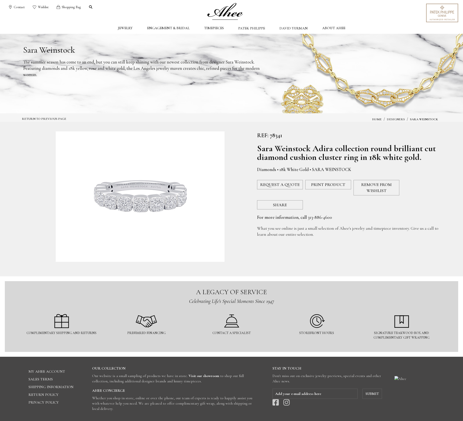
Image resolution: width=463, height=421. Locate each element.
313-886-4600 (320, 217)
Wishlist (42, 7)
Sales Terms (40, 379)
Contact (19, 7)
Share (280, 204)
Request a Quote (280, 184)
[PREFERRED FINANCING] (147, 311)
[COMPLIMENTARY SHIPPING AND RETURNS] (61, 311)
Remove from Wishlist (376, 187)
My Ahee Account (46, 371)
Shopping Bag (71, 7)
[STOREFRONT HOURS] (317, 311)
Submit (372, 394)
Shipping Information (51, 387)
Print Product (328, 184)
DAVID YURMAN (293, 28)
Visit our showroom (204, 375)
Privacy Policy (43, 402)
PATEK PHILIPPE (251, 28)
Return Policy (43, 394)
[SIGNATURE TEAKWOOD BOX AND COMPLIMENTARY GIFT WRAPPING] (401, 311)
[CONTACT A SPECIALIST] (231, 311)
